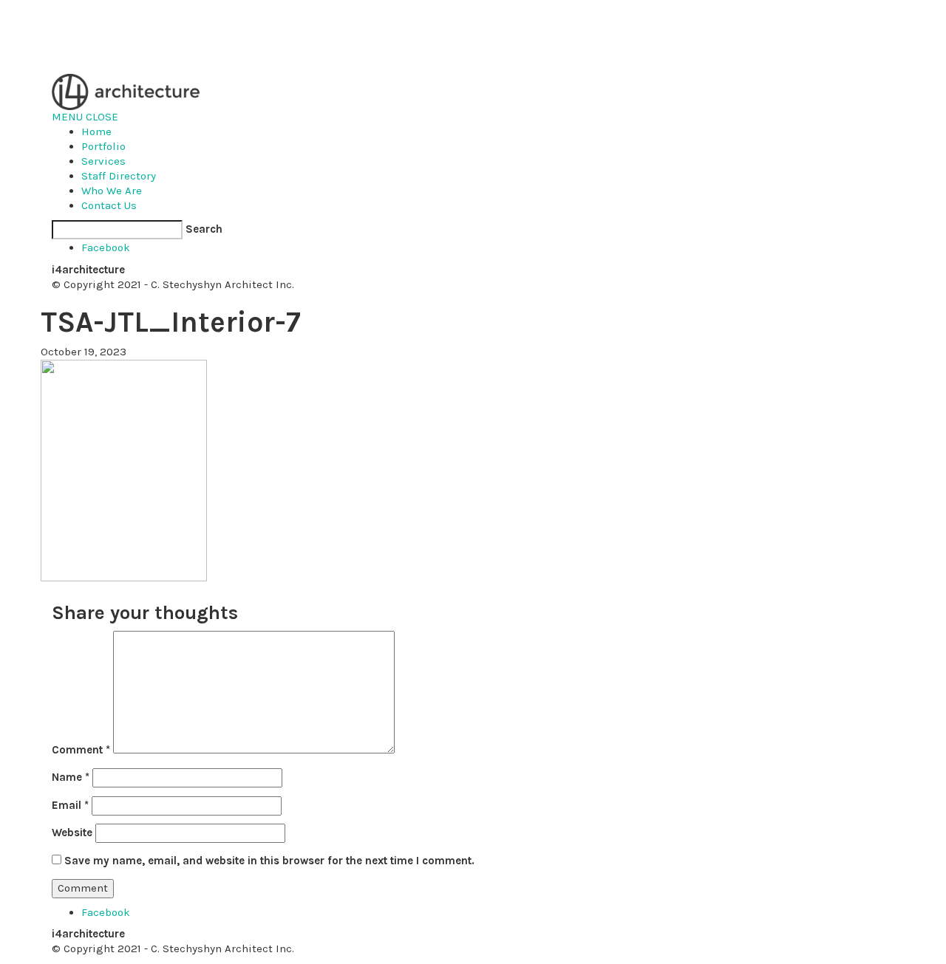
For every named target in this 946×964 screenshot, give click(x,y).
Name (70, 777)
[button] (85, 116)
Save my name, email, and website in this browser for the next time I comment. (269, 860)
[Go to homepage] (126, 91)
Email (70, 805)
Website (72, 832)
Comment (81, 749)
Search (204, 229)
